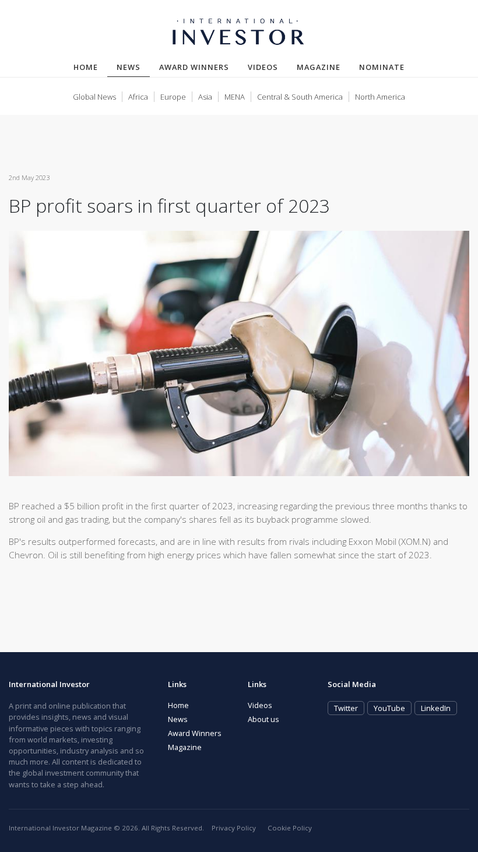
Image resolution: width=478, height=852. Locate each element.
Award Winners (194, 67)
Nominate (382, 67)
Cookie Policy (290, 827)
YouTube (389, 708)
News (133, 66)
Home (85, 67)
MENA (234, 96)
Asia (205, 96)
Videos (263, 67)
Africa (138, 96)
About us (263, 719)
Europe (173, 96)
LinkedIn (436, 708)
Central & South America (300, 96)
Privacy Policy (234, 827)
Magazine (318, 67)
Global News (94, 96)
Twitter (346, 708)
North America (380, 96)
